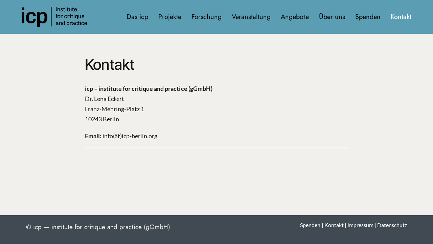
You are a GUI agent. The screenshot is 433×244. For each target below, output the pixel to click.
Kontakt (334, 225)
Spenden (310, 225)
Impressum (360, 225)
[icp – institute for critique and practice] (54, 10)
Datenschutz (392, 225)
